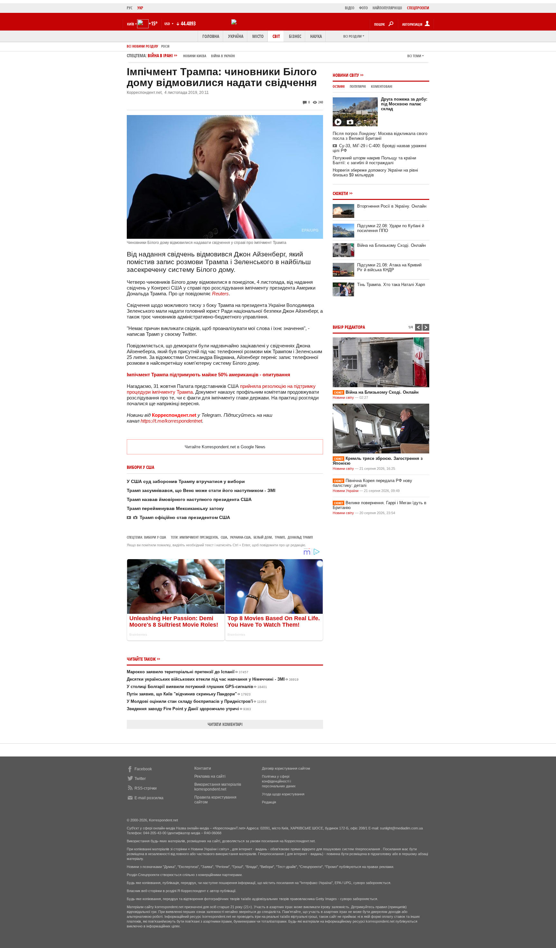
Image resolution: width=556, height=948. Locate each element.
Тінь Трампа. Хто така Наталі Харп (391, 284)
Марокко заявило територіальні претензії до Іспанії (187, 671)
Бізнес (295, 36)
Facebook (143, 769)
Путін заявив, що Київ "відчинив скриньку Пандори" (189, 694)
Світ (276, 36)
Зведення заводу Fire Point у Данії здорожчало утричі (189, 708)
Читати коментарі (225, 724)
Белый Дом (263, 537)
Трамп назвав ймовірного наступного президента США (189, 499)
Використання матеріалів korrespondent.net (217, 786)
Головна (210, 36)
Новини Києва (194, 55)
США (224, 537)
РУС (130, 8)
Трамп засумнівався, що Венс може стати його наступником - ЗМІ (201, 490)
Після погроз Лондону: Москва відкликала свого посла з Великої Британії (380, 136)
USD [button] (167, 23)
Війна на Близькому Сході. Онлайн (391, 245)
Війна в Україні (223, 55)
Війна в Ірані (191, 55)
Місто (258, 36)
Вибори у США (155, 537)
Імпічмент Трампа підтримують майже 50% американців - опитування (208, 374)
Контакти (202, 768)
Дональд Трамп (300, 537)
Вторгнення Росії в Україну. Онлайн (391, 206)
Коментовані (381, 86)
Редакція (269, 802)
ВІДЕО (349, 8)
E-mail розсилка (148, 798)
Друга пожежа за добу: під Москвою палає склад (404, 104)
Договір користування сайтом (286, 768)
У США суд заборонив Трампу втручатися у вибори (186, 481)
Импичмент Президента (199, 537)
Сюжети (340, 193)
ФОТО (363, 8)
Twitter (140, 778)
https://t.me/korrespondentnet (171, 421)
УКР (140, 8)
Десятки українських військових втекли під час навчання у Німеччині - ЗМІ (213, 679)
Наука (316, 36)
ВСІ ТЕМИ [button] (414, 55)
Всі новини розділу (142, 46)
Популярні (358, 86)
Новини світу (346, 75)
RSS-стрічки (145, 788)
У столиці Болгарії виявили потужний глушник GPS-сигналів (197, 686)
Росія (165, 46)
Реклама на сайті (210, 776)
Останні (339, 86)
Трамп (280, 537)
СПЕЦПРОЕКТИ (418, 8)
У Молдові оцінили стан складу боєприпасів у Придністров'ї (196, 701)
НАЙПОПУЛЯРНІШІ (387, 8)
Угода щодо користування (283, 794)
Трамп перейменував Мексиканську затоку (175, 508)
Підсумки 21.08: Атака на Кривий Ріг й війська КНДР (389, 267)
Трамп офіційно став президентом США (185, 517)
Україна (235, 36)
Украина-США (240, 537)
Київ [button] (130, 24)
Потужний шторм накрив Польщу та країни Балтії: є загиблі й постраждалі (374, 160)
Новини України (345, 491)
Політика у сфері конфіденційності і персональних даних (279, 781)
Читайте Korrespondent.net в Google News (225, 446)
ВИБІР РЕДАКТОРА (349, 327)
